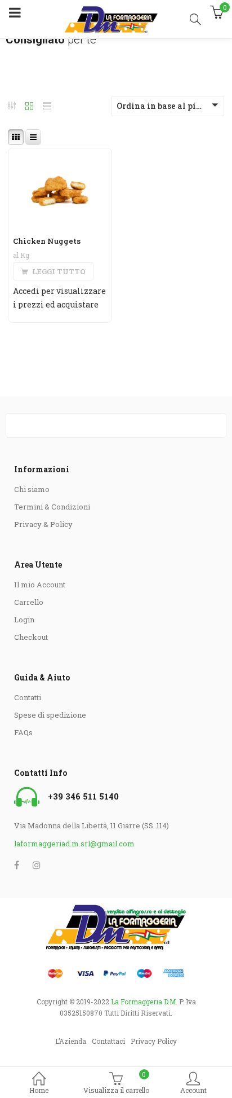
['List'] (47, 107)
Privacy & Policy (43, 524)
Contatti (27, 697)
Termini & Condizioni (52, 507)
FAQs (23, 732)
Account (193, 1090)
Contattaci (108, 1041)
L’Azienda (70, 1041)
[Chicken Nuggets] (60, 155)
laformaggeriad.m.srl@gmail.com (74, 843)
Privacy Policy (154, 1041)
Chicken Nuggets (47, 241)
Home (38, 1090)
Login (24, 619)
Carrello (28, 602)
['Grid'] (29, 107)
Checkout (31, 637)
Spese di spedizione (50, 715)
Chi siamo (32, 489)
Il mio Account (39, 584)
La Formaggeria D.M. (144, 1001)
